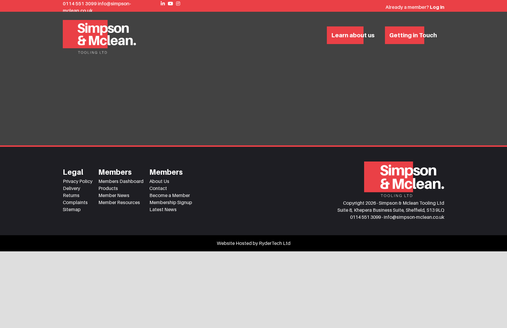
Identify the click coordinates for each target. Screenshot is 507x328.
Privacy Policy (77, 181)
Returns (71, 195)
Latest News (163, 209)
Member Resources (119, 202)
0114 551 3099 (80, 3)
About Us (159, 181)
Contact (158, 188)
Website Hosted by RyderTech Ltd (253, 243)
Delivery (71, 188)
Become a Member (169, 195)
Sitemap (72, 209)
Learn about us (353, 35)
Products (108, 188)
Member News (113, 195)
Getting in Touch (413, 35)
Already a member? (415, 7)
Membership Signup (170, 202)
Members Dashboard (120, 181)
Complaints (75, 202)
